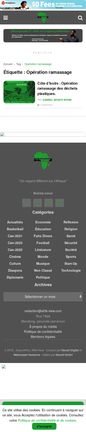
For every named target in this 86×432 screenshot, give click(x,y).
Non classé (43, 270)
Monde (43, 256)
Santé (71, 235)
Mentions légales (43, 336)
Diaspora (15, 270)
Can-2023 (15, 242)
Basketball (15, 229)
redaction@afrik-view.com (43, 310)
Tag (18, 64)
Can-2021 (15, 235)
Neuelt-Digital (70, 350)
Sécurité (70, 242)
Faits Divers (43, 235)
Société (21, 84)
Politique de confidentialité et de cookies (47, 420)
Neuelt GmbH (64, 355)
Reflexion (71, 222)
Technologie (71, 270)
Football (43, 242)
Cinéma (15, 256)
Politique (43, 277)
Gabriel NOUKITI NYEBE (57, 99)
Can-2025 (15, 249)
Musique (43, 263)
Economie (43, 222)
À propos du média (43, 326)
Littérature (43, 249)
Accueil (8, 64)
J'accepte (44, 426)
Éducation (43, 229)
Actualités (15, 222)
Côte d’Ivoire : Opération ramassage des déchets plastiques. (57, 88)
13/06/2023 (46, 105)
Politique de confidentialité (43, 331)
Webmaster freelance (27, 355)
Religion (71, 229)
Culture (15, 263)
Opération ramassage (38, 64)
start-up (70, 263)
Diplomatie (15, 277)
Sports (71, 256)
